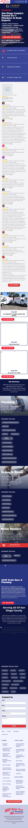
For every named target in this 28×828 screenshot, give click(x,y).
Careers (9, 731)
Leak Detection (6, 778)
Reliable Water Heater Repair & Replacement (19, 782)
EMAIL (3, 705)
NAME (3, 700)
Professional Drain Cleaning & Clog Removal (20, 745)
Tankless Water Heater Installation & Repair (20, 787)
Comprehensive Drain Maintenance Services (20, 756)
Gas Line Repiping (7, 781)
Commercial (5, 734)
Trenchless (18, 773)
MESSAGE (4, 716)
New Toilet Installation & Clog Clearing (7, 761)
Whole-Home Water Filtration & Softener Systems (7, 795)
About (3, 731)
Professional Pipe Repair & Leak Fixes (7, 769)
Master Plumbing (6, 765)
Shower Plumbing (6, 784)
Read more (9, 281)
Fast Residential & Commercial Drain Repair (20, 751)
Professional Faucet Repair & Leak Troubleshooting (7, 749)
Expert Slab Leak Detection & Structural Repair (6, 774)
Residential (16, 731)
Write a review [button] (5, 99)
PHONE (3, 710)
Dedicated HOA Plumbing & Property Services (7, 755)
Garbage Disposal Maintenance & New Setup (20, 765)
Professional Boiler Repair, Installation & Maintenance (20, 793)
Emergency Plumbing (5, 745)
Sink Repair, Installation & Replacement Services (6, 789)
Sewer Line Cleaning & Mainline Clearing (20, 770)
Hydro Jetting (19, 760)
